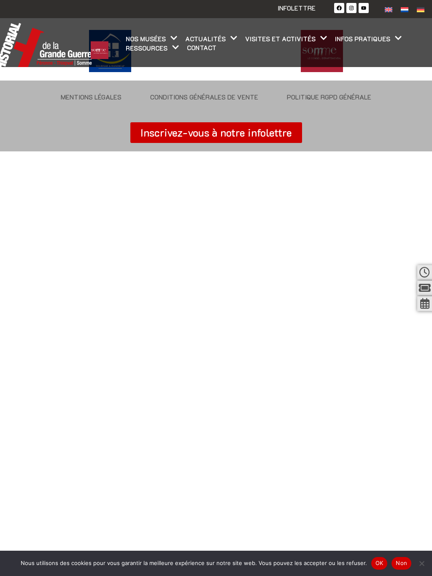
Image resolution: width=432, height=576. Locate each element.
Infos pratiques (362, 39)
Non (401, 563)
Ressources (146, 48)
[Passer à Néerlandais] (405, 9)
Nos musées (146, 39)
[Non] (421, 563)
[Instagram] (351, 8)
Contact (201, 47)
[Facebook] (339, 8)
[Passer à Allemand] (421, 9)
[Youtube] (364, 8)
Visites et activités (280, 39)
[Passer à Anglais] (389, 9)
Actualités (205, 39)
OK (379, 563)
